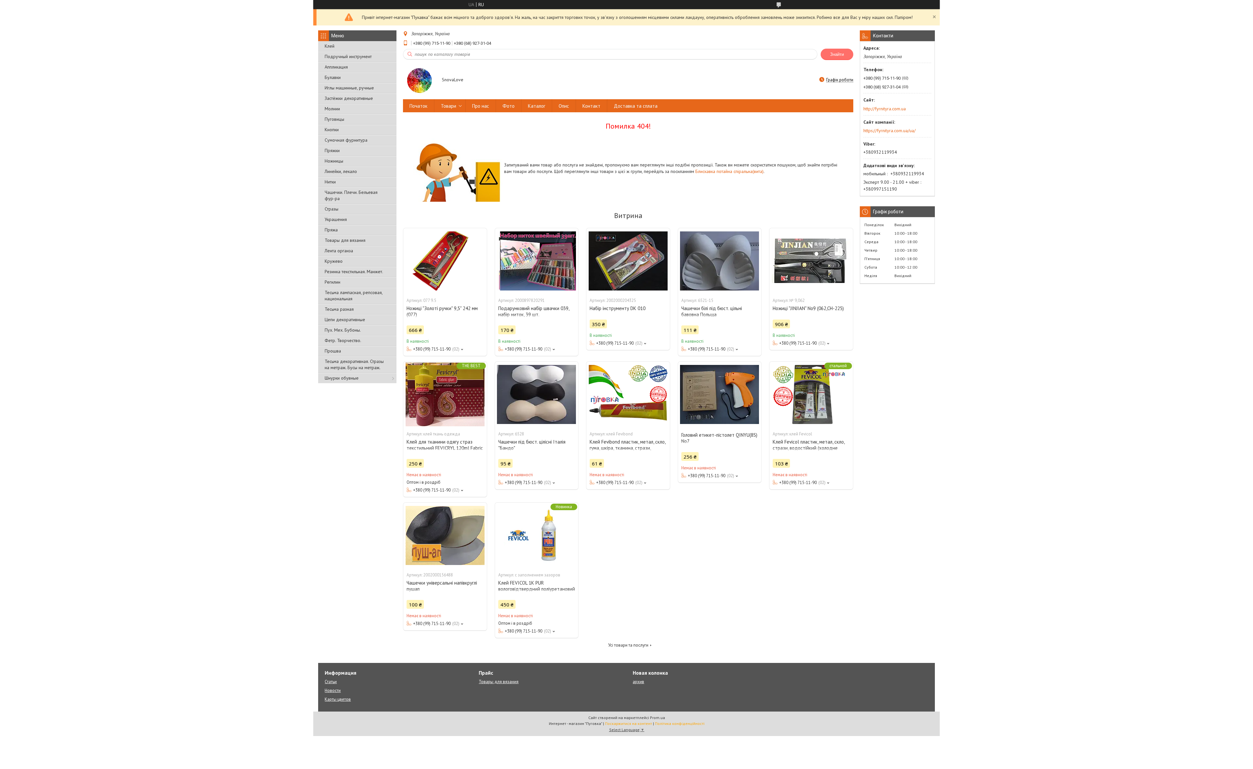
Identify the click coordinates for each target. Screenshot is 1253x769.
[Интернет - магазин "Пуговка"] (419, 80)
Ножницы (334, 161)
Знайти (837, 54)
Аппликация (336, 67)
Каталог (536, 105)
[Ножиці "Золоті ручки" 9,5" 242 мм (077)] (445, 260)
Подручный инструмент (348, 56)
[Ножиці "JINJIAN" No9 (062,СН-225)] (811, 260)
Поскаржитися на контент (628, 723)
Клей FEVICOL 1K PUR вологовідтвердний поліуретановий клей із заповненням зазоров (536, 589)
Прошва (333, 351)
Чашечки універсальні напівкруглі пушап (442, 586)
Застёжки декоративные (349, 98)
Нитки (330, 182)
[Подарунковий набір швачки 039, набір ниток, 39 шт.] (537, 260)
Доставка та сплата (635, 105)
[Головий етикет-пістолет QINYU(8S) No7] (720, 394)
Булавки (333, 77)
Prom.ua (657, 717)
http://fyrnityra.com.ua (884, 109)
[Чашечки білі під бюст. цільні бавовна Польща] (720, 260)
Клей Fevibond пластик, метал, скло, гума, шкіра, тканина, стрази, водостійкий (627, 448)
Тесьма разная (339, 309)
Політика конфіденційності (679, 723)
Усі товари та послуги (628, 645)
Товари (448, 105)
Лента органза (339, 251)
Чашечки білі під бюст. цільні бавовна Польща (711, 311)
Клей (329, 46)
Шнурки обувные (342, 378)
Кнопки (332, 130)
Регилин (332, 282)
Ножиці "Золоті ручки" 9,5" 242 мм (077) (442, 311)
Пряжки (332, 150)
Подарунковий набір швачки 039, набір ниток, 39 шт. (533, 311)
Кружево (334, 261)
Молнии (332, 109)
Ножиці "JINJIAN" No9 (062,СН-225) (808, 308)
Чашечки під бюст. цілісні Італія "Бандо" (531, 445)
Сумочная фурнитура (346, 140)
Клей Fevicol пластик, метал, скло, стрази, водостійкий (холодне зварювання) (808, 448)
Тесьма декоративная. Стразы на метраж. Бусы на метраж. (354, 364)
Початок (418, 105)
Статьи (331, 681)
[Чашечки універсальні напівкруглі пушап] (445, 535)
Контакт (591, 105)
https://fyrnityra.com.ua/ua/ (889, 130)
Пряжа (331, 230)
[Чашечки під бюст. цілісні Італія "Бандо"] (537, 394)
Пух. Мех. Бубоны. (343, 330)
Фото (509, 105)
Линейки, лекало (341, 171)
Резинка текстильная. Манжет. (354, 272)
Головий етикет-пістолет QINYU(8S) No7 (719, 438)
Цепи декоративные (345, 319)
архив (638, 681)
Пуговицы (334, 119)
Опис (564, 105)
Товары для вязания (345, 240)
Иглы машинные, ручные (349, 88)
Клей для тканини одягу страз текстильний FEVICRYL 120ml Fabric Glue (445, 448)
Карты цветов (338, 699)
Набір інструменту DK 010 (617, 308)
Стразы (331, 209)
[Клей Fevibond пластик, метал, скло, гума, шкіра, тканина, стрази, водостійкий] (628, 394)
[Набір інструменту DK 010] (628, 260)
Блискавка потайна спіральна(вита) (729, 171)
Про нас (480, 105)
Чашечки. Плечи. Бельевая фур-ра (351, 195)
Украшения (336, 219)
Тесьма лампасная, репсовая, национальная (353, 296)
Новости (333, 690)
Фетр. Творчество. (343, 340)
